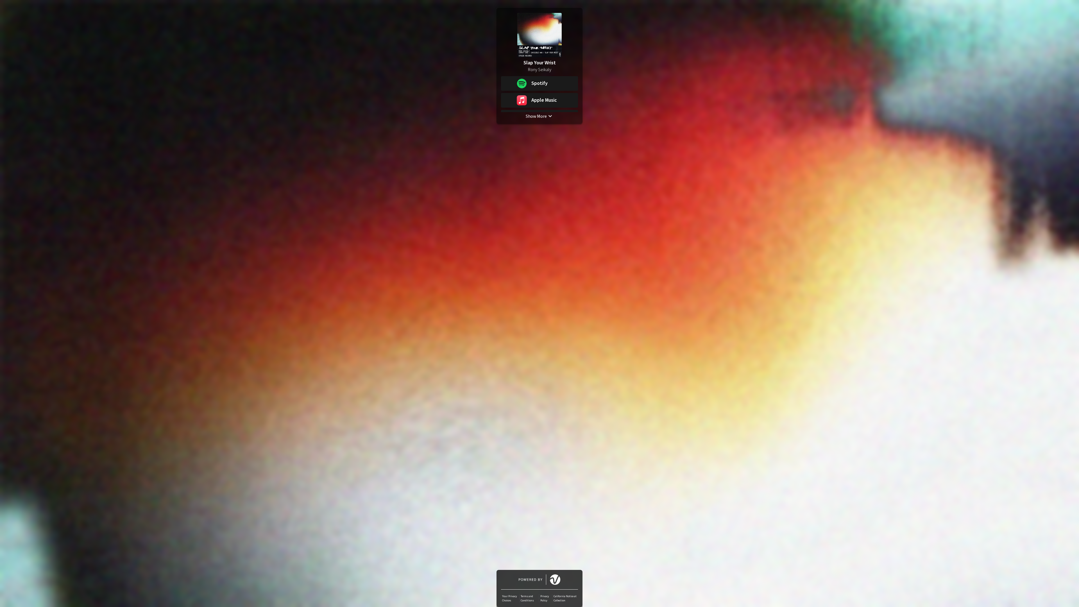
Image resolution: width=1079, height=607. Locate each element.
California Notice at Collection (565, 598)
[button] (539, 83)
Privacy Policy (544, 598)
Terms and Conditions (527, 598)
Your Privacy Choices (509, 598)
